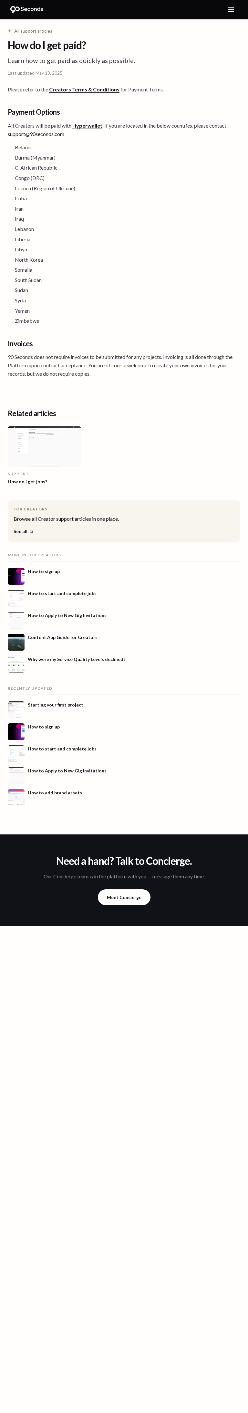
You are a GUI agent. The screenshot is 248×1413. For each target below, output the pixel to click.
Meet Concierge (124, 897)
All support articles (33, 31)
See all (20, 531)
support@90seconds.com (36, 134)
